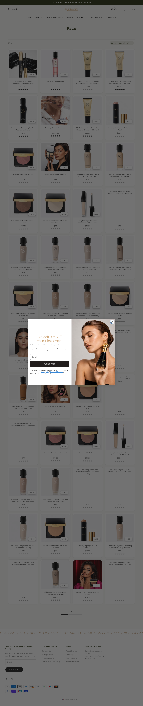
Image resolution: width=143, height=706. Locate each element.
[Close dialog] (112, 322)
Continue (49, 364)
